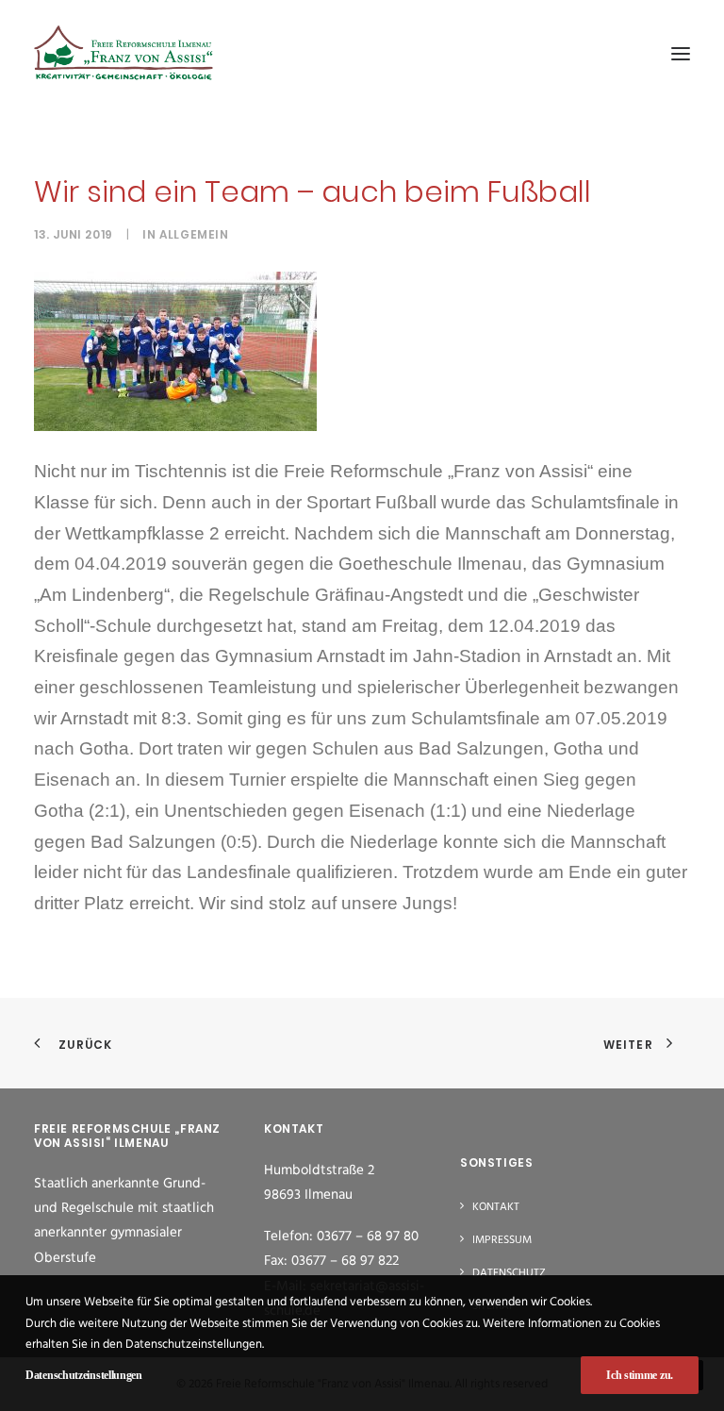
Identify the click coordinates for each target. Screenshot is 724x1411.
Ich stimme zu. (639, 1375)
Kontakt (495, 1207)
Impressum (502, 1240)
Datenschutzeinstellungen (83, 1375)
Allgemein (193, 234)
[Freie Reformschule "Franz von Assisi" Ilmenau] (123, 53)
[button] (680, 54)
